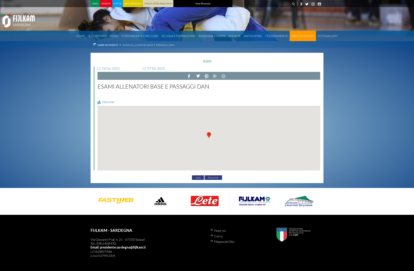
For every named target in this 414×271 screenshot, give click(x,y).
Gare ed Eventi (302, 36)
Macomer (213, 177)
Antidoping (253, 36)
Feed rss (220, 230)
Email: (95, 247)
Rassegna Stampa (212, 36)
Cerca (218, 236)
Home (80, 36)
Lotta (117, 3)
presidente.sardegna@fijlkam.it (123, 247)
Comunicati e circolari (139, 36)
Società (234, 36)
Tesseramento (276, 36)
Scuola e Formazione (178, 36)
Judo (95, 3)
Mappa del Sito (224, 241)
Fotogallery (328, 36)
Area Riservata (203, 3)
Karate (106, 3)
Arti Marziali (133, 3)
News (114, 36)
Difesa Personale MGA (158, 3)
